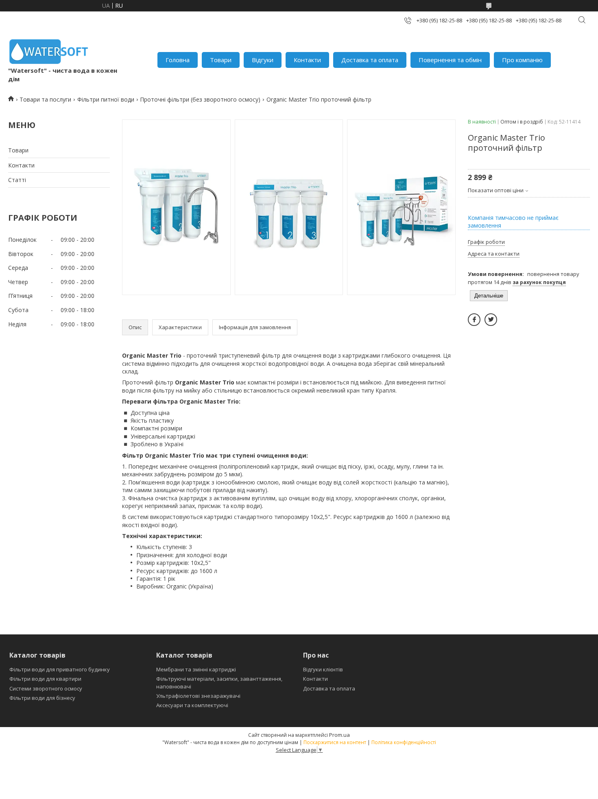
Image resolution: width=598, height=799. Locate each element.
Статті (17, 180)
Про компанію (522, 60)
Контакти (307, 60)
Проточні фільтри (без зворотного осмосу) (200, 99)
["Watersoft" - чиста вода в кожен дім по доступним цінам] (48, 51)
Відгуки (262, 60)
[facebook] (474, 319)
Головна (178, 60)
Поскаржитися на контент (334, 742)
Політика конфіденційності (403, 742)
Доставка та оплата (369, 60)
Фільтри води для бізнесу (42, 697)
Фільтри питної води (105, 99)
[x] (491, 319)
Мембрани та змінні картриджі (196, 669)
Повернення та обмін (450, 60)
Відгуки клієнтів (323, 669)
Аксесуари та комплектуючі (192, 705)
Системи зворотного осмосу (45, 688)
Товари (220, 60)
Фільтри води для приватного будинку (59, 669)
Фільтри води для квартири (45, 678)
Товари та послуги (45, 99)
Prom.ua (339, 734)
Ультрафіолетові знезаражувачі (198, 695)
